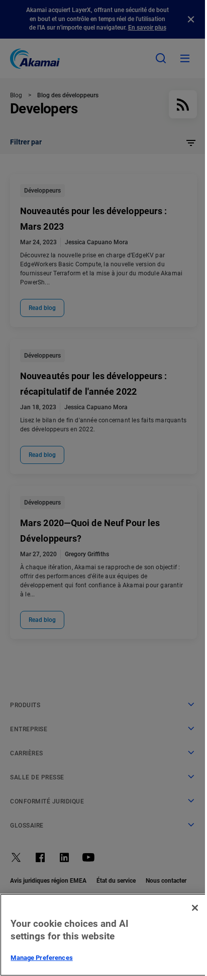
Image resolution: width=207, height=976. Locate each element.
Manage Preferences (41, 957)
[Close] (195, 908)
